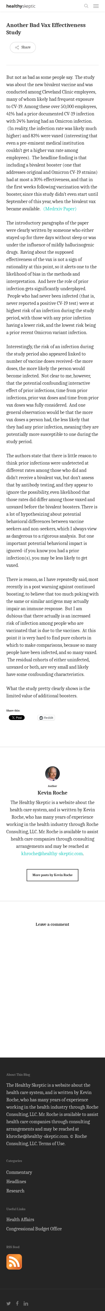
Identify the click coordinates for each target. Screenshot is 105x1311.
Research (15, 1191)
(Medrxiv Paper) (60, 209)
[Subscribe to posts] (14, 1271)
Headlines (16, 1181)
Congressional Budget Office (34, 1229)
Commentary (19, 1172)
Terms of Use (51, 1143)
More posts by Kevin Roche (52, 875)
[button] (96, 5)
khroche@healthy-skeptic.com (52, 853)
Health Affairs (20, 1219)
